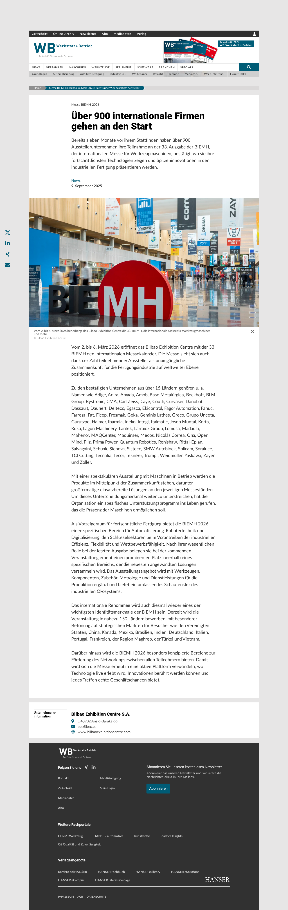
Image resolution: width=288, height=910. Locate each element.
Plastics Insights (171, 836)
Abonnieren (158, 788)
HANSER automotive (108, 836)
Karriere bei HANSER (72, 872)
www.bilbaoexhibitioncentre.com (104, 732)
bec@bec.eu (87, 726)
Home (37, 88)
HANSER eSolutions (185, 872)
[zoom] (252, 331)
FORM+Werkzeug (70, 836)
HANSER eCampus (71, 880)
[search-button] (249, 67)
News (76, 180)
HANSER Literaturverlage (112, 880)
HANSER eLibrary (148, 872)
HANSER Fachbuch (111, 872)
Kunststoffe (142, 836)
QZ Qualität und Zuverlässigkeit (79, 844)
